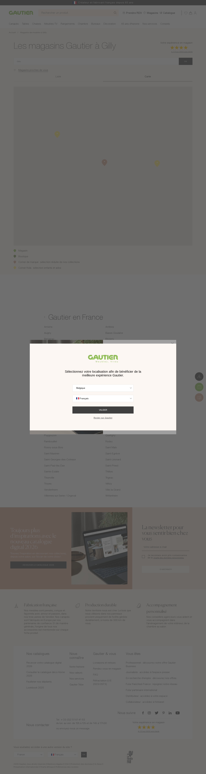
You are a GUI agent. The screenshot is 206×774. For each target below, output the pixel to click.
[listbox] (103, 388)
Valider (103, 410)
